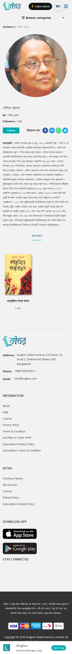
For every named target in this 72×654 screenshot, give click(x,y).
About (6, 406)
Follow (11, 130)
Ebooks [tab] (37, 235)
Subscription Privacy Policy (18, 444)
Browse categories (38, 17)
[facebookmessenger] (52, 130)
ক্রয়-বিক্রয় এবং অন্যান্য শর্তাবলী (17, 437)
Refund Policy (11, 497)
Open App (59, 648)
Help (5, 412)
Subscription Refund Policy (18, 504)
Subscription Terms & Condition (22, 450)
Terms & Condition (14, 431)
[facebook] (45, 130)
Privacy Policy (11, 425)
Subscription (42, 6)
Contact (7, 491)
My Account (10, 484)
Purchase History (13, 478)
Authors (8, 27)
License (7, 418)
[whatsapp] (58, 130)
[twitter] (65, 130)
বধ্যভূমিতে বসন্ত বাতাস (18, 301)
